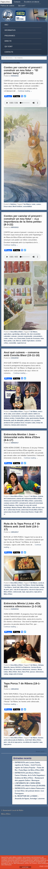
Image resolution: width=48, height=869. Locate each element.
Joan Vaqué (19, 505)
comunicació (23, 503)
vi (4, 514)
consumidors (37, 336)
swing (6, 674)
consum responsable (24, 336)
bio (28, 334)
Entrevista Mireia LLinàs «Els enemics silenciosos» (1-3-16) (22, 605)
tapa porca (29, 592)
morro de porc (35, 587)
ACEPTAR (25, 867)
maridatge (7, 507)
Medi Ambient (17, 206)
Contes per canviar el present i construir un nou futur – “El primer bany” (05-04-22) (23, 70)
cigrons (13, 585)
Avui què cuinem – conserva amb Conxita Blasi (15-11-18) (22, 354)
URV (40, 512)
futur (42, 338)
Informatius (10, 30)
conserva (31, 416)
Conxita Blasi (20, 418)
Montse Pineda (17, 507)
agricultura (7, 334)
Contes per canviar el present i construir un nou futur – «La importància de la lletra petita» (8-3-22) (23, 220)
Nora (19, 672)
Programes (10, 36)
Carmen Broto (36, 667)
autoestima (38, 501)
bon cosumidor (35, 334)
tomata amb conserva (19, 425)
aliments (23, 334)
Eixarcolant (8, 206)
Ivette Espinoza (9, 505)
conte (33, 204)
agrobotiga (16, 334)
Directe (8, 41)
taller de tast (36, 507)
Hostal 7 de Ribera (23, 585)
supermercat (21, 343)
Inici (6, 25)
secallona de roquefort (31, 742)
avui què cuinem (27, 414)
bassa (12, 667)
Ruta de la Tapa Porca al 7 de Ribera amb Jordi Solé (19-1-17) (22, 526)
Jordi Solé (16, 587)
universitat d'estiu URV (12, 512)
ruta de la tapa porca (21, 589)
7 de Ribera (27, 204)
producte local (19, 423)
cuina (27, 418)
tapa (23, 592)
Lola (13, 341)
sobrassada (17, 592)
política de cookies (31, 863)
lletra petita (8, 341)
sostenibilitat (27, 206)
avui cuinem (16, 414)
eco (15, 338)
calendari (7, 336)
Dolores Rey (8, 669)
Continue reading (25, 91)
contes (38, 204)
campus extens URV (11, 503)
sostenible (12, 343)
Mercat (18, 341)
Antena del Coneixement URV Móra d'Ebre (18, 501)
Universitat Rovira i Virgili (30, 512)
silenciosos (40, 672)
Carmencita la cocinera (19, 416)
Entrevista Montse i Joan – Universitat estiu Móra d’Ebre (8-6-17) (22, 437)
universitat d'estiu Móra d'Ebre (32, 510)
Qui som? (21, 6)
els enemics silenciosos (21, 669)
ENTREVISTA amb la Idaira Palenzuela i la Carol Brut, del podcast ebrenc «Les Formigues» (30, 790)
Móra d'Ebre (27, 507)
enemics (34, 669)
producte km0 (9, 423)
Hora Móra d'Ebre (16, 332)
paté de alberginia (17, 420)
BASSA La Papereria (23, 667)
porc (11, 589)
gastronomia (34, 418)
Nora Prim (25, 672)
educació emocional (36, 503)
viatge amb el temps (16, 674)
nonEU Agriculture (28, 341)
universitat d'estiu (14, 510)
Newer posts (41, 751)
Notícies (13, 204)
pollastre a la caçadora (32, 420)
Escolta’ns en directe (31, 2)
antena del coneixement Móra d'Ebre (29, 498)
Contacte (17, 2)
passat (32, 672)
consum (14, 336)
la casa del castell (30, 505)
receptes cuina (30, 423)
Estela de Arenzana (33, 338)
